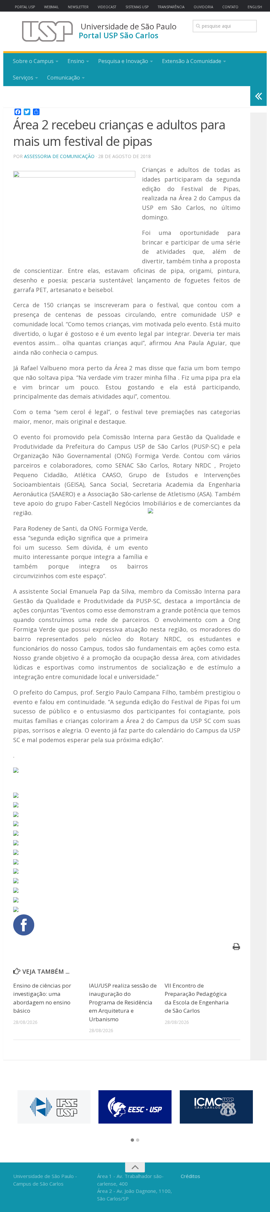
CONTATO (230, 7)
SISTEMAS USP (136, 7)
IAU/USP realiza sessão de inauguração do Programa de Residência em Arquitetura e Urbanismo (123, 1002)
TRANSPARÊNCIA (171, 7)
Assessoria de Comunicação (59, 156)
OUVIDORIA (203, 7)
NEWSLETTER (78, 7)
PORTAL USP (25, 7)
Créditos (190, 1176)
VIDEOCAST (107, 7)
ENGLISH (255, 7)
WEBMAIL (51, 7)
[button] (132, 1140)
